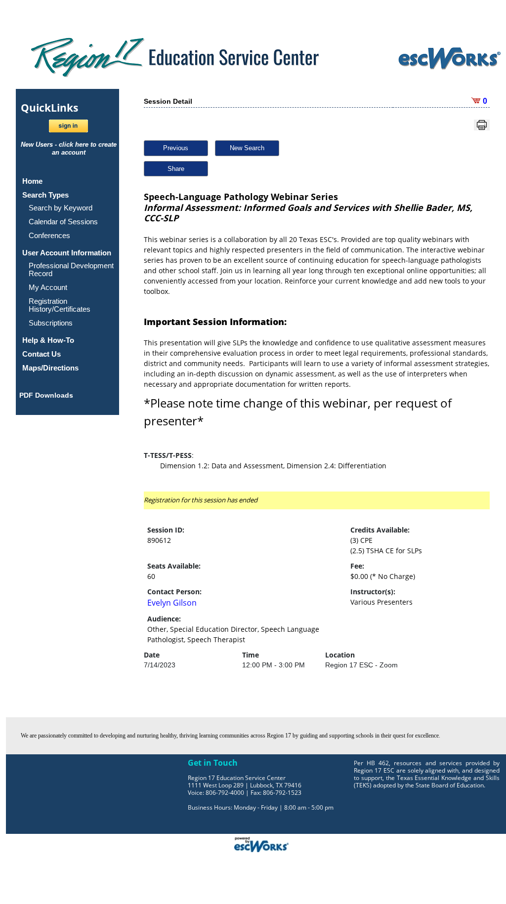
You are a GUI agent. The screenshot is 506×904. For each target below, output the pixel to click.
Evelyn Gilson (172, 602)
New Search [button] (247, 148)
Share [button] (176, 168)
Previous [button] (175, 148)
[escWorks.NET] (261, 843)
